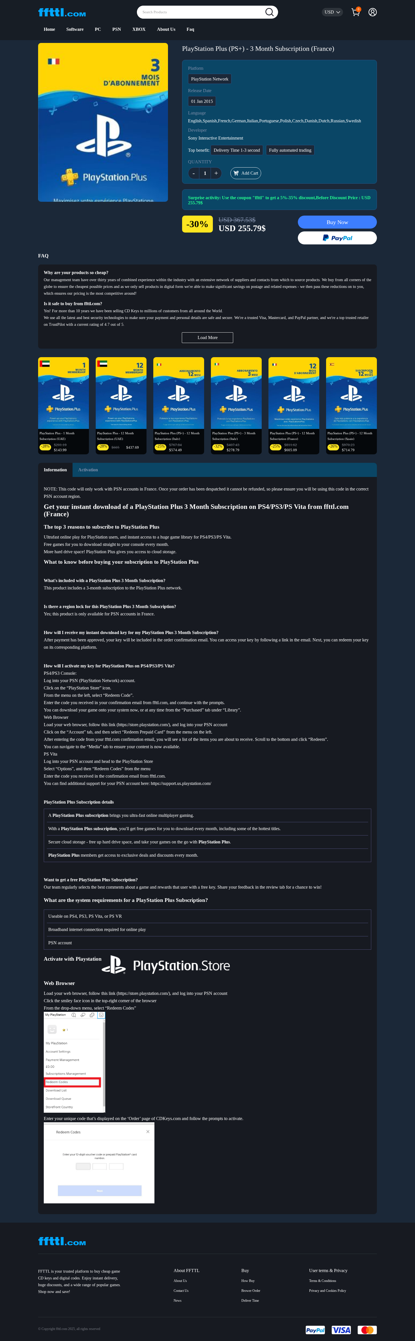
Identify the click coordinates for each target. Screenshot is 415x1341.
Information (55, 469)
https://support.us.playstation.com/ (181, 783)
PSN (116, 29)
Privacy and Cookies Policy (327, 1291)
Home (49, 29)
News (178, 1301)
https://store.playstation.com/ (143, 724)
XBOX (139, 29)
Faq (190, 29)
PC (98, 29)
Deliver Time (250, 1301)
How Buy (248, 1281)
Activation (88, 469)
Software (75, 29)
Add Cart (249, 173)
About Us (166, 29)
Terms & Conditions (322, 1281)
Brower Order (250, 1291)
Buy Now (337, 222)
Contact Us (181, 1291)
